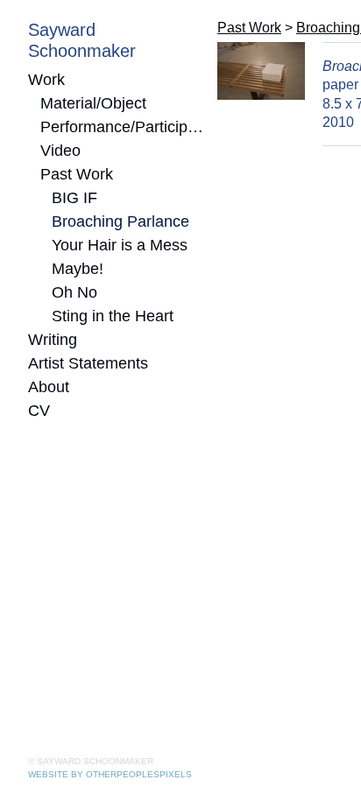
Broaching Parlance (120, 221)
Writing (52, 339)
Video (60, 150)
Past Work (76, 174)
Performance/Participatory (122, 127)
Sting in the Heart (112, 316)
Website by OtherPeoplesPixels (110, 774)
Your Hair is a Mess (120, 245)
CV (39, 410)
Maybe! (77, 269)
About (48, 387)
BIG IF (74, 198)
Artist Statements (88, 363)
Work (46, 79)
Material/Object (93, 103)
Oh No (74, 292)
